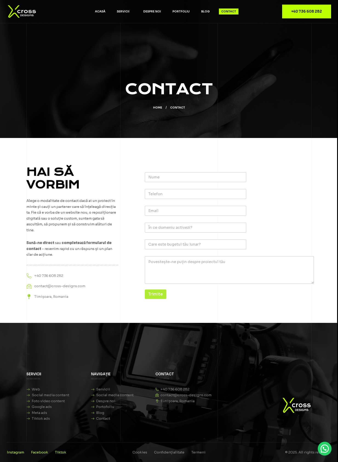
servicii (123, 11)
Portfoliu (181, 11)
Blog (205, 11)
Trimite (155, 294)
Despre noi (152, 11)
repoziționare (104, 212)
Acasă (100, 11)
